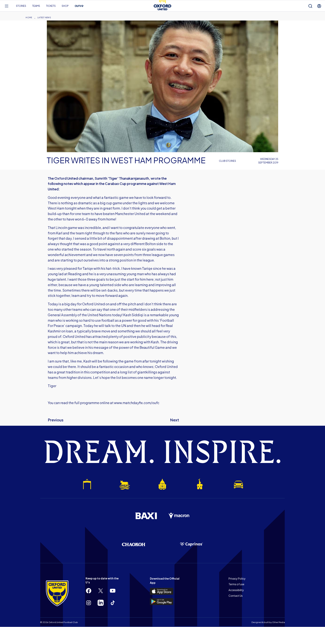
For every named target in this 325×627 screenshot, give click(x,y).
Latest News (44, 17)
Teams (36, 5)
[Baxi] (146, 515)
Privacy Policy (237, 578)
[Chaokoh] (133, 544)
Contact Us (236, 595)
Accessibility (236, 590)
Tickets (51, 5)
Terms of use (236, 584)
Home (29, 17)
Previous (55, 419)
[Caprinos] (191, 544)
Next (174, 419)
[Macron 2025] (179, 516)
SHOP (65, 5)
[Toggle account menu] (319, 6)
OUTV (79, 6)
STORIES (21, 5)
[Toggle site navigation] (6, 6)
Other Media (278, 622)
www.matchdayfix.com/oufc (136, 403)
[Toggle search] (310, 6)
